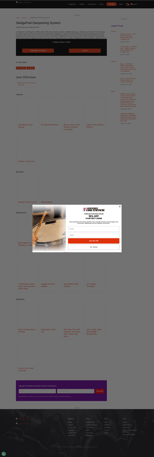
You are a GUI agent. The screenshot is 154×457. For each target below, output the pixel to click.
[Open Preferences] (4, 454)
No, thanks (94, 247)
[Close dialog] (120, 206)
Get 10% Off (93, 241)
